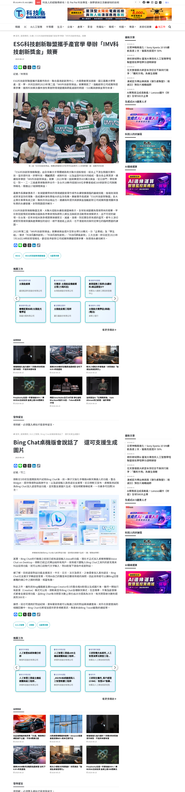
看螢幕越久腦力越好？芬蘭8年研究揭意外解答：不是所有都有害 (29, 368)
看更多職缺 (108, 329)
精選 (17, 26)
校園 (121, 26)
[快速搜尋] (170, 26)
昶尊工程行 (93, 316)
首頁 (17, 35)
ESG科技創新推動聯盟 (35, 255)
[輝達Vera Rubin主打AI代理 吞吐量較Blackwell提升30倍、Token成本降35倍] (66, 386)
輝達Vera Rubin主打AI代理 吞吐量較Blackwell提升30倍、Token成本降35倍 (65, 400)
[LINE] (156, 2)
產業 (79, 26)
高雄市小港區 (95, 306)
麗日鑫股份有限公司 (62, 316)
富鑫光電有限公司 (26, 316)
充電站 (100, 26)
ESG (18, 255)
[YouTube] (148, 2)
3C (25, 26)
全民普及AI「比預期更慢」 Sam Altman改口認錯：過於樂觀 (100, 398)
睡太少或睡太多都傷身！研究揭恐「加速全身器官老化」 (102, 368)
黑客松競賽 (145, 26)
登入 (167, 2)
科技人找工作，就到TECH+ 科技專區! (63, 2)
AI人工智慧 (36, 26)
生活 (59, 26)
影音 (90, 26)
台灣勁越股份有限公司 (63, 291)
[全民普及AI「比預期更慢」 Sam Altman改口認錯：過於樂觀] (102, 386)
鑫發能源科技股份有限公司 (30, 291)
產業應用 (24, 35)
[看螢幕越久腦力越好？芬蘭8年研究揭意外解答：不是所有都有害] (29, 355)
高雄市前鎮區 (95, 281)
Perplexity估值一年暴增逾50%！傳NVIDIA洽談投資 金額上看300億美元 (28, 398)
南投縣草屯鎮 (25, 281)
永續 (32, 35)
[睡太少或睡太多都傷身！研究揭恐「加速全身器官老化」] (102, 355)
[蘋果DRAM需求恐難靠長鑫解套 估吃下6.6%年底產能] (66, 355)
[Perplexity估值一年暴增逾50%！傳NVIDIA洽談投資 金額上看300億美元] (29, 386)
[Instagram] (152, 2)
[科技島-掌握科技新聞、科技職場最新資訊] (29, 13)
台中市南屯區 (60, 281)
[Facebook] (144, 2)
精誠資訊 (50, 175)
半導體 (49, 26)
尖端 (69, 26)
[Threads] (160, 2)
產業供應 (55, 255)
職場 (111, 26)
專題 (131, 26)
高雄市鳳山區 (25, 306)
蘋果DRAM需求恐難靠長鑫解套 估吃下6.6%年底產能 (66, 368)
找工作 (161, 26)
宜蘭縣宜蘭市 (60, 306)
